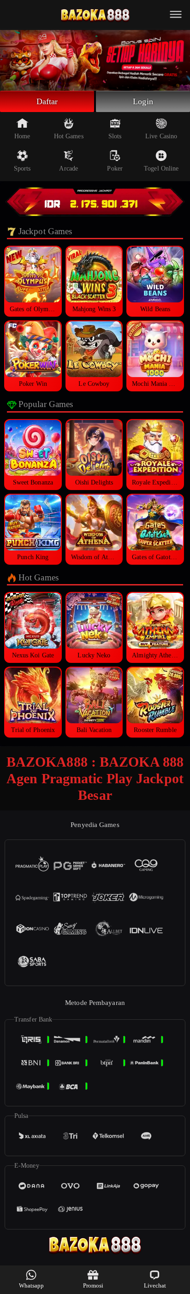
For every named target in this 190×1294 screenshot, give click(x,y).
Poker (115, 168)
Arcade (68, 168)
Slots (115, 136)
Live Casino (161, 136)
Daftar (47, 101)
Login (143, 101)
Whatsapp (31, 1285)
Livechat (155, 1285)
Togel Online (161, 168)
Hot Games (68, 136)
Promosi (93, 1285)
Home (22, 136)
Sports (22, 168)
